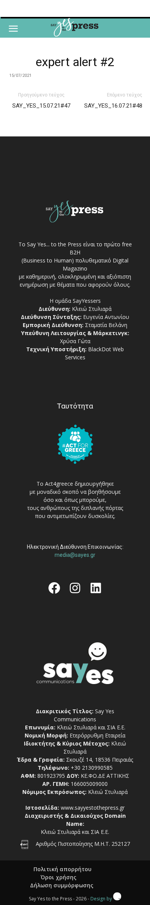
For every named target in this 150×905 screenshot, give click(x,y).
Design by (101, 898)
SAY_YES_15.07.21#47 (41, 105)
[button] (13, 28)
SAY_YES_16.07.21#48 (113, 105)
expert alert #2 (75, 62)
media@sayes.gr (75, 555)
